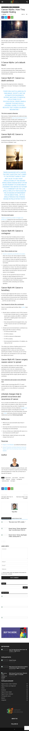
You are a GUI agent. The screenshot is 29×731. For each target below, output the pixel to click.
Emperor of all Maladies (8, 444)
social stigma (12, 480)
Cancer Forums (12, 660)
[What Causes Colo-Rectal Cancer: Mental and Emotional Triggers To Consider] (4, 668)
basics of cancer (8, 477)
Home (2, 5)
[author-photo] (14, 509)
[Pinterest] (9, 17)
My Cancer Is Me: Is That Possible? (22, 497)
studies (23, 307)
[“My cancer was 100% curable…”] (4, 523)
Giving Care (8, 479)
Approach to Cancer (16, 7)
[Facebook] (2, 17)
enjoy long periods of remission (19, 117)
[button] (2, 2)
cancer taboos (21, 477)
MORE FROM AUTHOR (17, 518)
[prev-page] (2, 541)
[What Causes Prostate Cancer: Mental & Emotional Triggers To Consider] (4, 676)
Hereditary (13, 479)
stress (5, 413)
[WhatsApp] (12, 17)
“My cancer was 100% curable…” (17, 522)
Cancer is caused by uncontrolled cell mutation (14, 254)
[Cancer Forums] (4, 662)
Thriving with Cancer (9, 5)
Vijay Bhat (4, 14)
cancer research (15, 477)
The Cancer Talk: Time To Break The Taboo (7, 497)
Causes (3, 479)
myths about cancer (5, 480)
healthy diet (24, 408)
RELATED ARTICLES (6, 518)
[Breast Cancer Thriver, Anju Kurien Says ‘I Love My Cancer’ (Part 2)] (4, 530)
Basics (15, 5)
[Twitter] (5, 17)
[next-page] (4, 541)
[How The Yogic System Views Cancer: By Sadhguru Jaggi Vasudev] (4, 651)
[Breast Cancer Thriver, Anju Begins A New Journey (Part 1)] (4, 536)
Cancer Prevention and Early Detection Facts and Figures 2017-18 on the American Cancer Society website (14, 448)
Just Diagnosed (19, 479)
